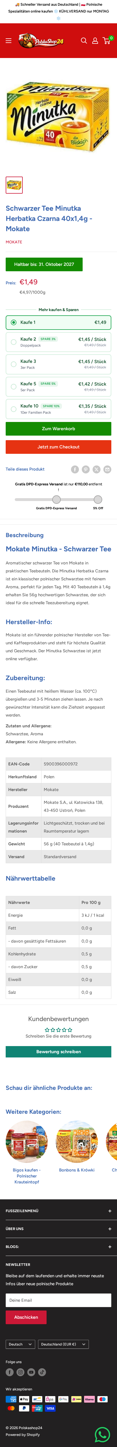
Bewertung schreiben (58, 1051)
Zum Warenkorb (58, 428)
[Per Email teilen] (107, 469)
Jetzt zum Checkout (58, 447)
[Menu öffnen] (8, 40)
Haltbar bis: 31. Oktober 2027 (44, 264)
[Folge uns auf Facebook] (10, 1372)
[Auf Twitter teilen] (97, 469)
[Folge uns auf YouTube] (31, 1372)
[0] (106, 40)
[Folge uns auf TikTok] (42, 1372)
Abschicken (26, 1317)
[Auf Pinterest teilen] (86, 469)
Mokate (14, 242)
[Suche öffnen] (84, 41)
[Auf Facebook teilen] (75, 469)
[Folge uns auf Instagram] (20, 1372)
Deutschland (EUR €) (58, 1344)
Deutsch (15, 1344)
